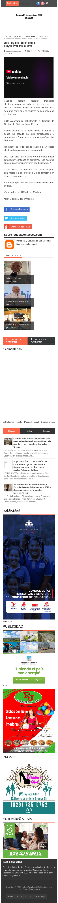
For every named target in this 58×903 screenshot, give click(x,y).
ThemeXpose (34, 889)
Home (10, 896)
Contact (29, 896)
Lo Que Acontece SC (30, 887)
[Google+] (43, 3)
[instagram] (47, 3)
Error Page (40, 896)
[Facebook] (38, 3)
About (19, 896)
